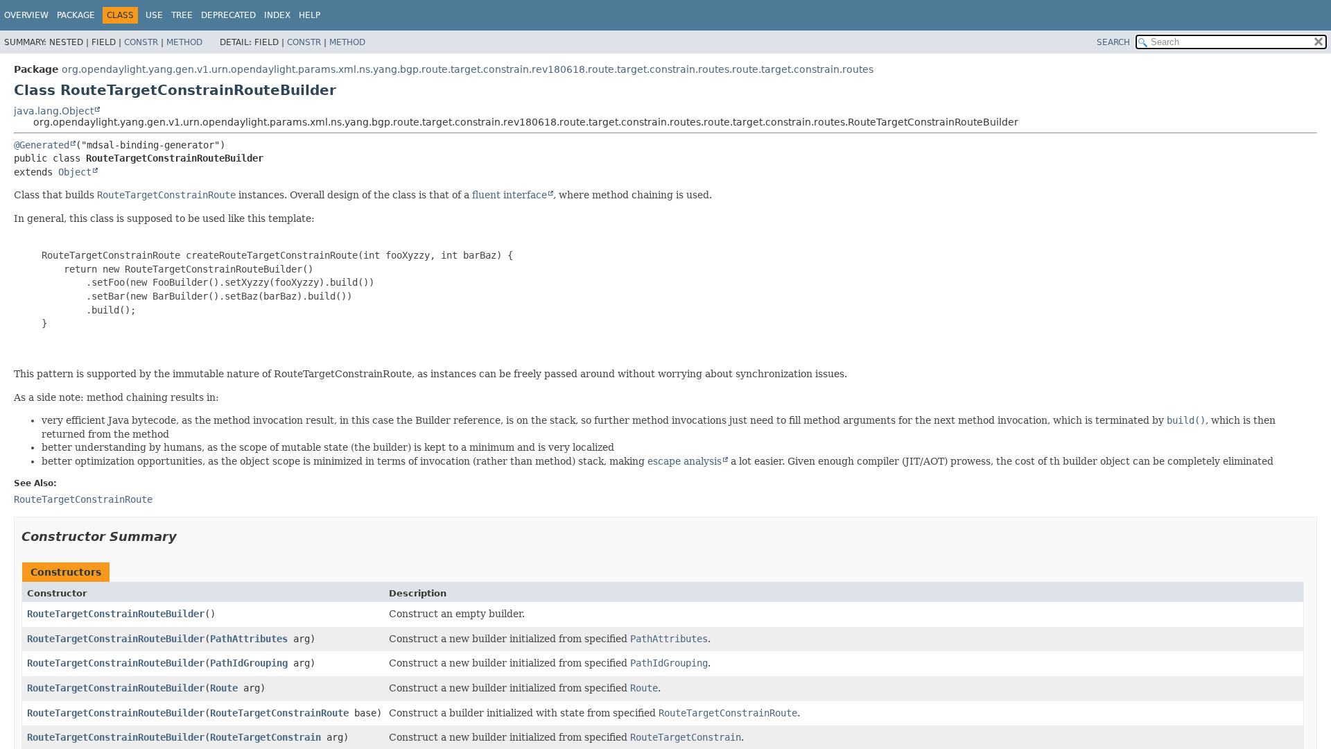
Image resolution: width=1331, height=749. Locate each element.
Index (277, 15)
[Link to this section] (186, 536)
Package (76, 15)
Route (224, 688)
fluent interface (509, 194)
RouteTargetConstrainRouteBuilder (116, 613)
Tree (182, 15)
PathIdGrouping (249, 663)
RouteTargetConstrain (265, 737)
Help (309, 15)
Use (154, 15)
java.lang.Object (54, 111)
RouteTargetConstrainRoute (279, 712)
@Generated (41, 144)
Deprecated (228, 15)
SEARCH (1113, 42)
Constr (141, 42)
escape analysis (684, 461)
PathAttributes (249, 638)
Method (184, 42)
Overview (26, 15)
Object (75, 172)
